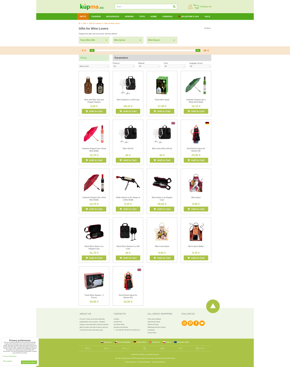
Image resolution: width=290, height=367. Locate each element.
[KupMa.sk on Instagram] (184, 325)
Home (154, 16)
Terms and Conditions (154, 319)
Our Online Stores (119, 324)
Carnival (167, 16)
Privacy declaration (144, 362)
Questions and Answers (121, 327)
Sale (207, 16)
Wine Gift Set (128, 148)
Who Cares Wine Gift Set (162, 148)
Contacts (116, 319)
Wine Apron (196, 197)
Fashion (96, 16)
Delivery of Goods (153, 324)
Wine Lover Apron (162, 246)
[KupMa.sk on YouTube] (202, 325)
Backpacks (112, 16)
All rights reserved (153, 354)
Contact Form (118, 322)
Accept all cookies (29, 362)
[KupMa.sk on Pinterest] (190, 325)
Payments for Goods (154, 322)
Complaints (151, 330)
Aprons (129, 16)
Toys (142, 16)
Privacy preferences (131, 362)
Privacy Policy (152, 332)
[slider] (92, 50)
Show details (7, 361)
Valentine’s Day (190, 16)
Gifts (83, 16)
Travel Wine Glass (162, 100)
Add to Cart (95, 111)
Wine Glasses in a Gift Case (128, 100)
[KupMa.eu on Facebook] (196, 325)
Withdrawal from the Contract (156, 327)
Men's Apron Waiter (196, 246)
